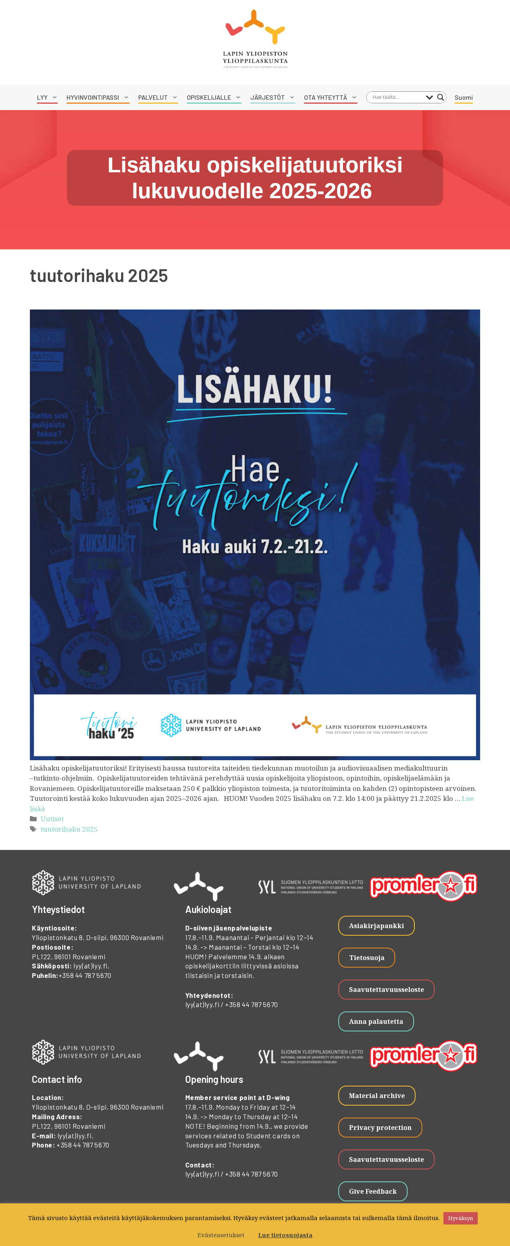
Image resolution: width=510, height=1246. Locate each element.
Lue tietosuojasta (285, 1235)
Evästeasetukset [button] (221, 1235)
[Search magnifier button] (440, 97)
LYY (42, 97)
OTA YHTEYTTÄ (325, 97)
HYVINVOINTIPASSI (93, 97)
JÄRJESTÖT (267, 97)
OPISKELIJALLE (209, 97)
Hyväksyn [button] (460, 1218)
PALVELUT (153, 97)
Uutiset (52, 818)
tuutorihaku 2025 (69, 829)
